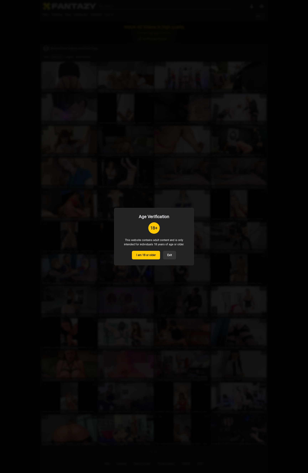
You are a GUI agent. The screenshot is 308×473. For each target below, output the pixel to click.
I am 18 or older (146, 255)
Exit (169, 255)
